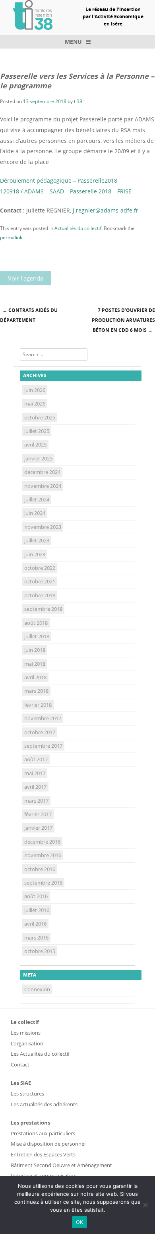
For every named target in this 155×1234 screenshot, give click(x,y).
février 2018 (38, 704)
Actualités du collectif (77, 228)
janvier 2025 (38, 458)
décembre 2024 (42, 472)
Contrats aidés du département (29, 315)
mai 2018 (34, 663)
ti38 (78, 101)
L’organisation (27, 1043)
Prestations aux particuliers (43, 1133)
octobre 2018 (39, 595)
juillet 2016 (36, 910)
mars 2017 (36, 800)
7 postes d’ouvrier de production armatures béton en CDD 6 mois (123, 320)
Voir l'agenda (25, 278)
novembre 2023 (42, 526)
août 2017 (36, 759)
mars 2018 (36, 690)
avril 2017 (35, 786)
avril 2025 (35, 444)
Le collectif (25, 1021)
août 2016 (36, 896)
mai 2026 (34, 403)
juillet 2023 (36, 540)
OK (79, 1222)
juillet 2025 (36, 431)
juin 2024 (34, 513)
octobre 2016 (39, 869)
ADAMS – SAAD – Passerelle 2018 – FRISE (78, 191)
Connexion (37, 989)
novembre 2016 (42, 855)
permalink (11, 237)
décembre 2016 (42, 841)
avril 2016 (35, 923)
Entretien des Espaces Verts (43, 1154)
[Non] (145, 1205)
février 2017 (38, 814)
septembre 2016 (43, 882)
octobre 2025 (39, 417)
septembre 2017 (43, 745)
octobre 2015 (39, 951)
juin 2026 (34, 390)
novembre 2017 (42, 718)
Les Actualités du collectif (40, 1053)
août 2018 (36, 622)
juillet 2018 (36, 636)
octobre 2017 (39, 732)
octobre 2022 (39, 567)
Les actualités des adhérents (44, 1104)
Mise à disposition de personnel (48, 1143)
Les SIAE (21, 1082)
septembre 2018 (43, 608)
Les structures (27, 1093)
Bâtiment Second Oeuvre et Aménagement (61, 1165)
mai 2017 (34, 773)
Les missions (26, 1032)
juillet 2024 (36, 499)
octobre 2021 (39, 581)
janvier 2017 (38, 827)
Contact (20, 1064)
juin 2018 (34, 649)
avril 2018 (35, 677)
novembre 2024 (42, 485)
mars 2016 (36, 937)
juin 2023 (34, 554)
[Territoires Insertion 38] (32, 27)
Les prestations (30, 1122)
